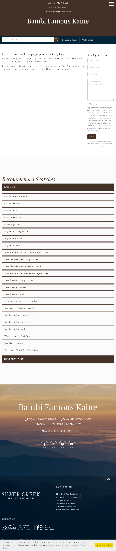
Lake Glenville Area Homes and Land (22, 266)
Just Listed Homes (13, 343)
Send (91, 136)
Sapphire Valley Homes (15, 322)
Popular (9, 187)
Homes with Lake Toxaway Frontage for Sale (26, 273)
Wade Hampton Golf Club (17, 336)
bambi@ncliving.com (61, 11)
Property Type (14, 359)
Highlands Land (12, 245)
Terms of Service (93, 146)
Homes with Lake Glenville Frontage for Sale (26, 252)
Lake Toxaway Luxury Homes (18, 280)
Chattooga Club (12, 224)
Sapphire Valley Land (14, 329)
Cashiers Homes (12, 203)
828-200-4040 (81, 419)
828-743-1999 (62, 3)
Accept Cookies (104, 545)
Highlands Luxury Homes (16, 231)
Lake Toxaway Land (14, 294)
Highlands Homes (13, 238)
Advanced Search (70, 40)
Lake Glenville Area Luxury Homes (21, 259)
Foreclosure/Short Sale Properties (21, 350)
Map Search (88, 40)
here (47, 66)
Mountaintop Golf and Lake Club (20, 308)
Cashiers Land (11, 210)
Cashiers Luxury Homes (16, 196)
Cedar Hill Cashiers (13, 217)
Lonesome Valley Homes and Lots (21, 301)
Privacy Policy (93, 131)
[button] (56, 39)
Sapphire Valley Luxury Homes (19, 315)
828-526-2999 (63, 7)
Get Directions (63, 431)
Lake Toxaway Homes (15, 287)
